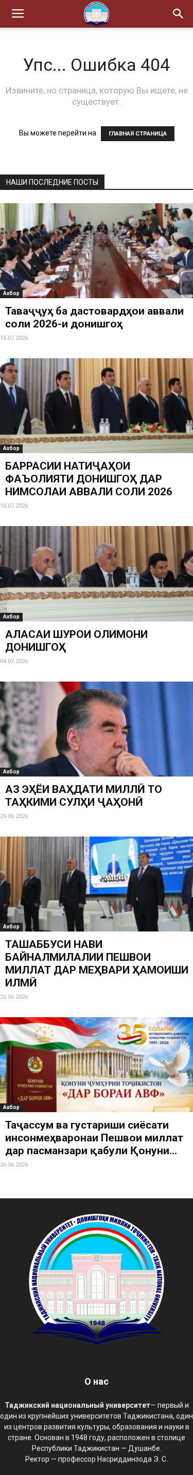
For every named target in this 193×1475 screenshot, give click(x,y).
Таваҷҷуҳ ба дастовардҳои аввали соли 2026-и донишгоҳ (94, 317)
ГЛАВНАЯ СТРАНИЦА (138, 133)
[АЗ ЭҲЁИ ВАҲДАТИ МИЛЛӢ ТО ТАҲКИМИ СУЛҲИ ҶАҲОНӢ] (96, 729)
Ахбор (11, 293)
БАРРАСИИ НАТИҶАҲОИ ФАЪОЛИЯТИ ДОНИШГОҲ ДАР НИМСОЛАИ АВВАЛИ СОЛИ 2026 (88, 479)
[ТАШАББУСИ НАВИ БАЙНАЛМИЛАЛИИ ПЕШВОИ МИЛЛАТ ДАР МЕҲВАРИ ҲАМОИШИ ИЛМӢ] (96, 884)
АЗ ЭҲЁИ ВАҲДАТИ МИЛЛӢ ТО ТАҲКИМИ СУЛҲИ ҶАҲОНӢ (83, 795)
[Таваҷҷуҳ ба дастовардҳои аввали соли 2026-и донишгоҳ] (96, 250)
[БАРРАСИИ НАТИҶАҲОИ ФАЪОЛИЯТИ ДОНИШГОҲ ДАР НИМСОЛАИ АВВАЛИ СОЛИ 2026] (96, 405)
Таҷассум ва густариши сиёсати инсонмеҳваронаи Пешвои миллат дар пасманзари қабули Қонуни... (94, 1138)
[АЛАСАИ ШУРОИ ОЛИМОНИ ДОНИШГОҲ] (96, 573)
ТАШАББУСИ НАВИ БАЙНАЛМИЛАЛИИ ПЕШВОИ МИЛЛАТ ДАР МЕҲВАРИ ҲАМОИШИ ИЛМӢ (96, 963)
